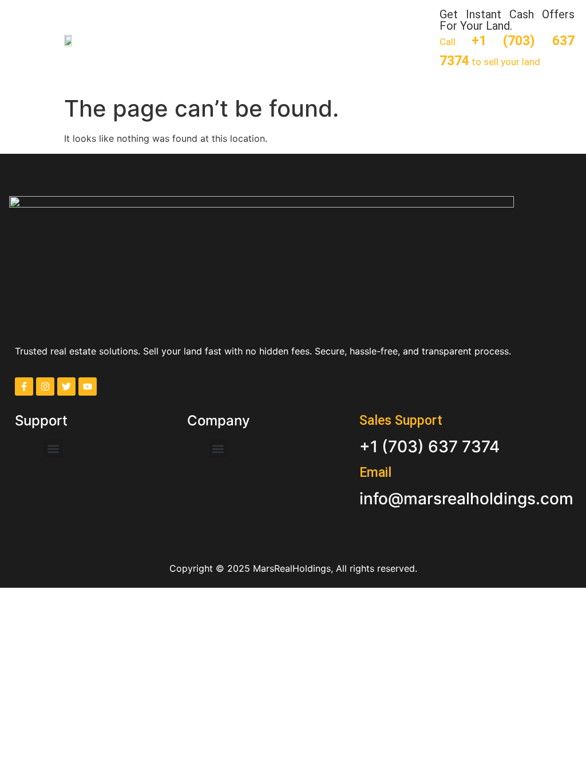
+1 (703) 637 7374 (429, 446)
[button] (22, 39)
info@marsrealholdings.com (466, 498)
